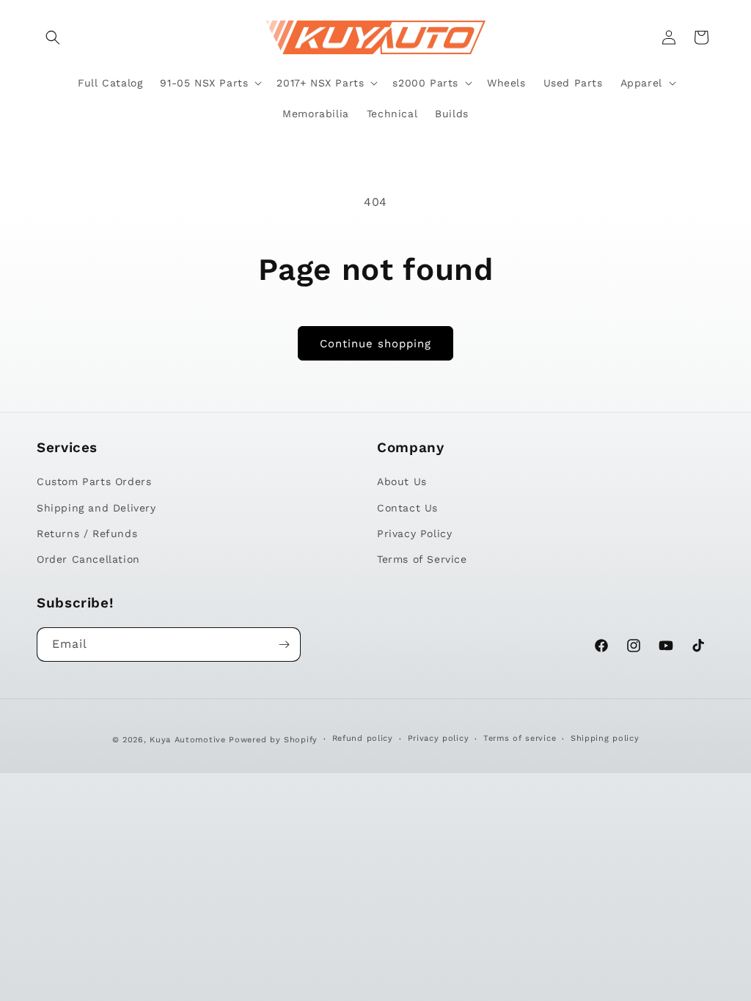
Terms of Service (422, 559)
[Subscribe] (284, 644)
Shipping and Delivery (96, 508)
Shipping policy (605, 738)
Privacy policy (438, 738)
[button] (53, 37)
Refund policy (362, 738)
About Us (402, 481)
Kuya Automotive (188, 740)
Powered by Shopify (273, 740)
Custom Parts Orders (94, 481)
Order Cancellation (88, 559)
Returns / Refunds (87, 533)
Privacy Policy (414, 533)
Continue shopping (375, 343)
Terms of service (519, 738)
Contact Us (407, 508)
